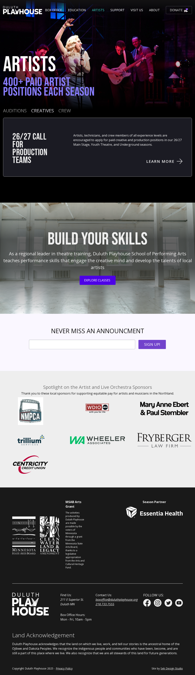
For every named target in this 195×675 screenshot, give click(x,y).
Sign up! (152, 344)
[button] (53, 10)
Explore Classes (97, 280)
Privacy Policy (64, 668)
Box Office (53, 10)
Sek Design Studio (172, 668)
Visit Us (137, 10)
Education (77, 10)
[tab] (15, 110)
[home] (22, 10)
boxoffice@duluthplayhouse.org (117, 600)
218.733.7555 (105, 604)
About (154, 10)
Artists (98, 10)
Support (117, 10)
